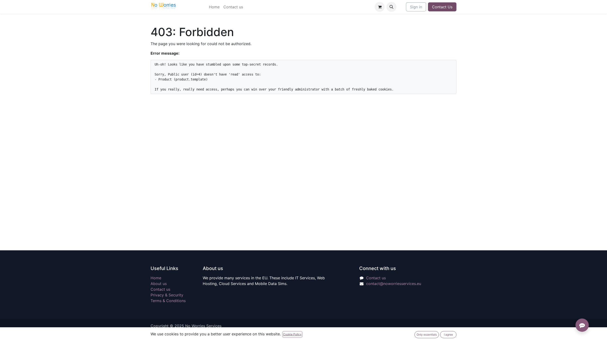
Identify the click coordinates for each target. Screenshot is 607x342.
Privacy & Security (167, 295)
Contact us (160, 289)
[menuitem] (214, 7)
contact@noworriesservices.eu (393, 283)
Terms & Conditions (168, 300)
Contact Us (442, 7)
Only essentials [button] (427, 334)
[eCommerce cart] (380, 7)
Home (156, 278)
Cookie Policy (292, 334)
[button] (391, 7)
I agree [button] (448, 334)
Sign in (416, 7)
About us (159, 283)
